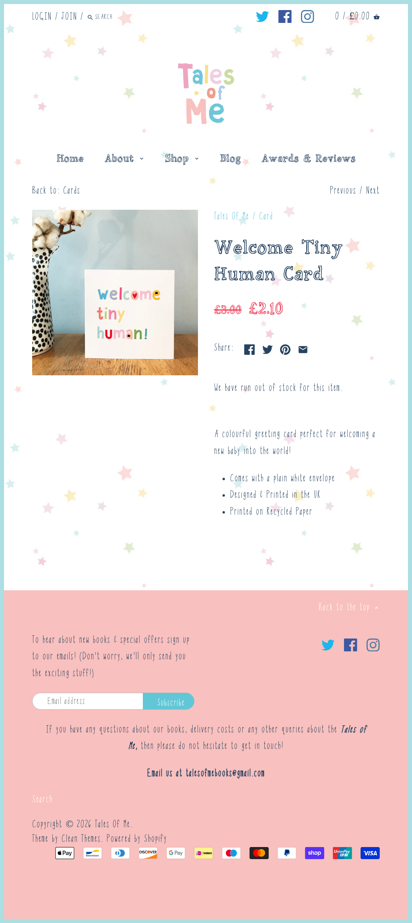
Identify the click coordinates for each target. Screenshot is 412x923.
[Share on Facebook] (249, 347)
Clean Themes (81, 839)
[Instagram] (307, 17)
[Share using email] (303, 347)
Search (42, 800)
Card (266, 217)
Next (373, 191)
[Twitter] (262, 17)
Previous (343, 191)
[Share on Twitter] (267, 347)
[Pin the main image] (285, 347)
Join (69, 17)
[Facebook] (285, 17)
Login (42, 17)
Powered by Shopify (137, 839)
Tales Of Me (231, 217)
